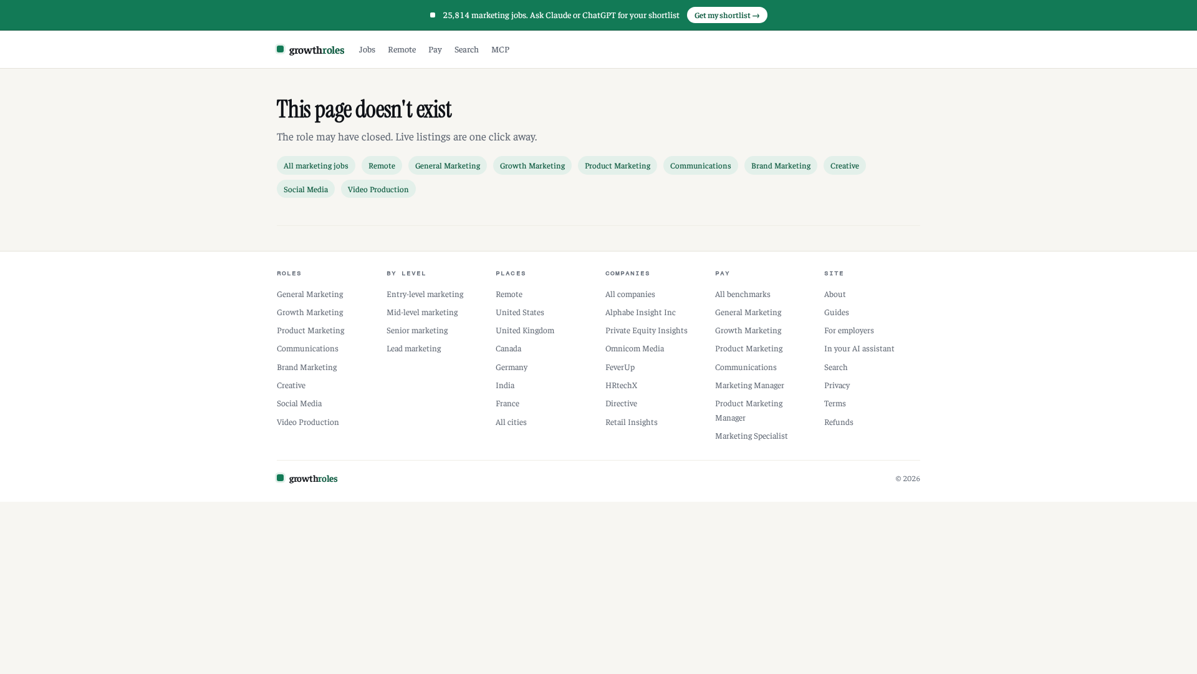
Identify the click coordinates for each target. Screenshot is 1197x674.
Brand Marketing (780, 165)
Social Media (306, 188)
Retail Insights (631, 421)
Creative (844, 165)
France (507, 403)
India (505, 384)
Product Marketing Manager (748, 410)
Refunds (838, 421)
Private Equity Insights (646, 330)
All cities (511, 421)
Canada (508, 348)
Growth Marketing (532, 165)
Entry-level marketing (425, 293)
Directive (621, 403)
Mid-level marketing (422, 311)
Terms (835, 403)
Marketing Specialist (751, 435)
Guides (836, 311)
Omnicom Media (634, 348)
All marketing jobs (316, 165)
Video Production (378, 188)
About (835, 293)
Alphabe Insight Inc (640, 311)
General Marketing (447, 165)
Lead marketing (414, 348)
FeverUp (620, 366)
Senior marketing (417, 330)
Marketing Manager (749, 384)
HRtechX (621, 384)
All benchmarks (743, 293)
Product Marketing (617, 165)
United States (520, 311)
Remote (402, 48)
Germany (511, 366)
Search (466, 48)
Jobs (367, 48)
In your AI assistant (859, 348)
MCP (500, 48)
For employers (849, 330)
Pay (435, 48)
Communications (700, 165)
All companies (630, 293)
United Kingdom (525, 330)
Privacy (837, 384)
